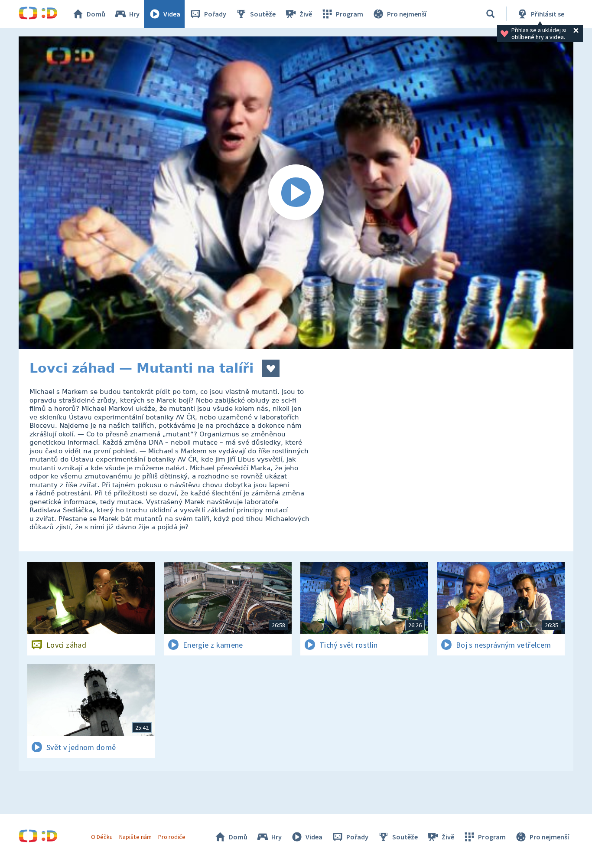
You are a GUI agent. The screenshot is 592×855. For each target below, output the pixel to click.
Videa (171, 14)
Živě (305, 14)
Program (349, 14)
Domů (96, 14)
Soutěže (263, 14)
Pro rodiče (171, 837)
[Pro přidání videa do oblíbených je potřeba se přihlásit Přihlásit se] (271, 368)
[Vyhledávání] (490, 14)
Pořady (215, 14)
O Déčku (102, 837)
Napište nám (135, 837)
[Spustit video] (296, 192)
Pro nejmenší (406, 14)
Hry (134, 14)
